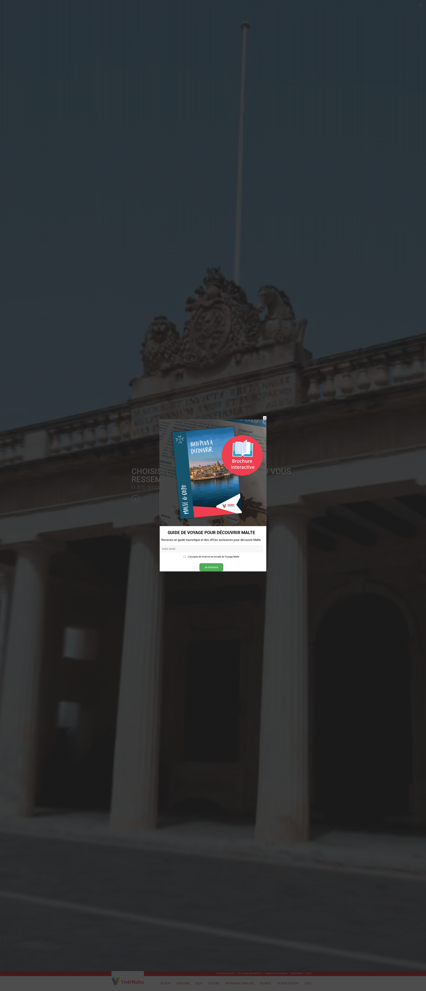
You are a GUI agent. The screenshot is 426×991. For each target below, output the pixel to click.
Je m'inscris (211, 567)
